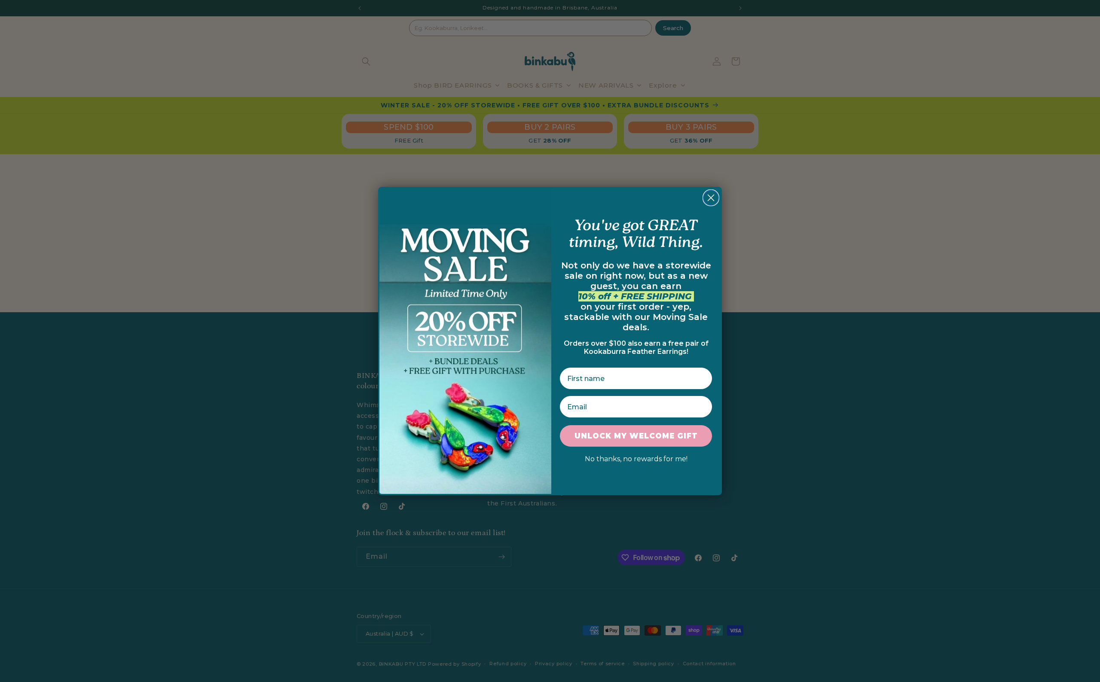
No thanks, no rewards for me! (636, 459)
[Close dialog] (710, 197)
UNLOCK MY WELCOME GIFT (636, 436)
